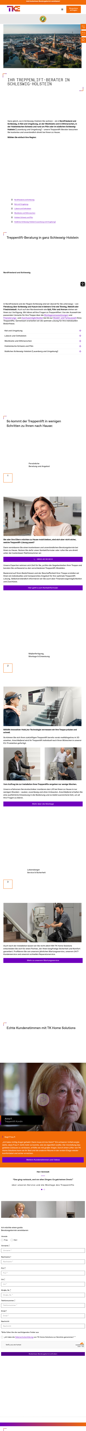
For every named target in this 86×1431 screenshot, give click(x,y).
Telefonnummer (8, 1300)
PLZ (3, 1268)
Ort (3, 1279)
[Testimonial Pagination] (41, 1189)
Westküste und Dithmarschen (24, 213)
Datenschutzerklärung (24, 1337)
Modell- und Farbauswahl (64, 318)
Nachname (6, 1257)
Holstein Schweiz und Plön (23, 217)
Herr (15, 1240)
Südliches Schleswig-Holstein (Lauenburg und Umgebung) (35, 222)
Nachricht (5, 1321)
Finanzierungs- (10, 318)
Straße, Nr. (6, 1290)
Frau (6, 1240)
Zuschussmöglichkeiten (32, 318)
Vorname (5, 1246)
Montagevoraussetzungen (56, 315)
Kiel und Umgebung (21, 204)
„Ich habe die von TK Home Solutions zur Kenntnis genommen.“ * (39, 1337)
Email (4, 1311)
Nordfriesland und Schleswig (24, 200)
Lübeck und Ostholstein (22, 209)
